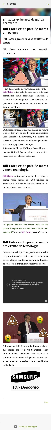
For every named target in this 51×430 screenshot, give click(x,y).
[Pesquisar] (47, 4)
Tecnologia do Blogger (27, 427)
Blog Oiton (11, 4)
